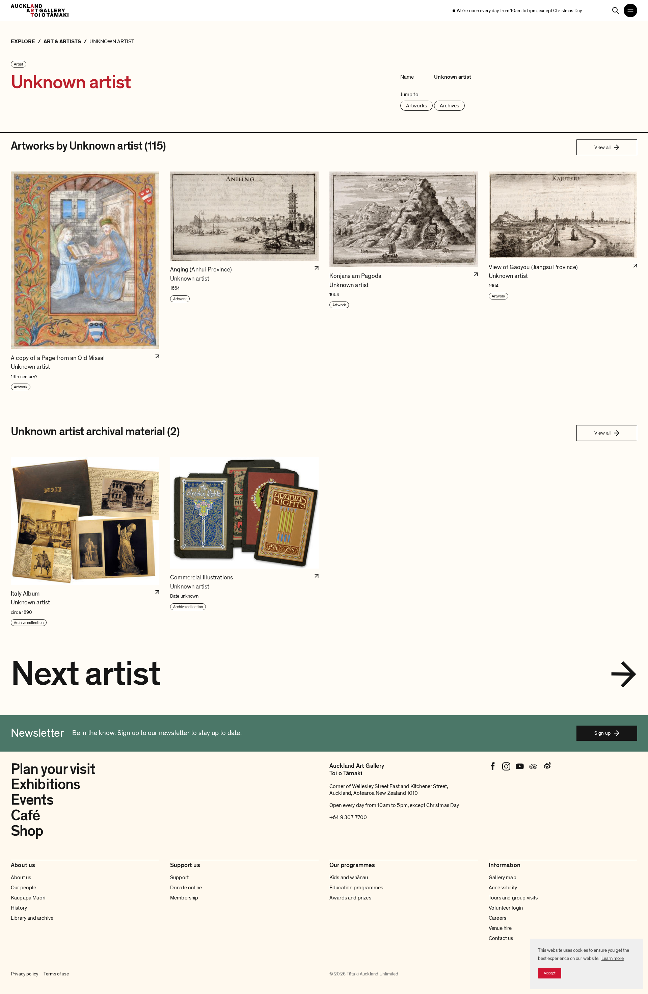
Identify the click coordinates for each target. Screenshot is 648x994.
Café (25, 815)
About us (21, 877)
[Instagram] (506, 766)
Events (32, 800)
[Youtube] (520, 766)
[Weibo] (547, 766)
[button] (85, 281)
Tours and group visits (513, 897)
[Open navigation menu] (630, 10)
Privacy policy (24, 974)
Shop (27, 831)
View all (602, 147)
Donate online (186, 887)
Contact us (501, 938)
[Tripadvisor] (533, 766)
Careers (497, 918)
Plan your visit (53, 769)
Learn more (612, 958)
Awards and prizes (350, 897)
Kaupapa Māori (28, 897)
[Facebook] (493, 766)
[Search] (615, 10)
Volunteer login (506, 908)
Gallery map (502, 877)
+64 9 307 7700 (348, 817)
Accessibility (503, 887)
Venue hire (500, 928)
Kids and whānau (348, 877)
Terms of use (56, 974)
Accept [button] (550, 973)
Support (179, 877)
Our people (23, 887)
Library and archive (32, 918)
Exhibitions (45, 784)
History (19, 908)
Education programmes (356, 887)
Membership (184, 897)
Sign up (602, 733)
